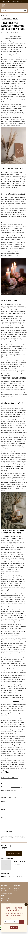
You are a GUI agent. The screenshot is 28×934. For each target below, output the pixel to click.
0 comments (16, 863)
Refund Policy (5, 900)
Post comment (7, 831)
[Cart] (22, 5)
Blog (15, 890)
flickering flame (13, 439)
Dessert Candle (5, 888)
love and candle (6, 18)
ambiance (16, 701)
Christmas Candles (6, 893)
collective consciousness (11, 615)
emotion (9, 185)
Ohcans (15, 18)
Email (3, 809)
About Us (16, 888)
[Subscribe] (21, 921)
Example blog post (19, 861)
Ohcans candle (15, 787)
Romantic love (5, 316)
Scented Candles (6, 890)
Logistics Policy (5, 898)
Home (2, 15)
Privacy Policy (10, 837)
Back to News (15, 853)
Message (4, 817)
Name (3, 801)
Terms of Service (21, 837)
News (7, 15)
